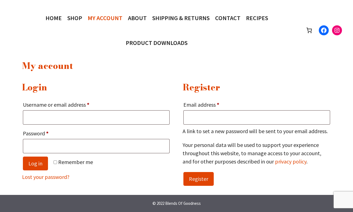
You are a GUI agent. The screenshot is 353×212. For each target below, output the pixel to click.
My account (105, 18)
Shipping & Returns (181, 18)
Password (46, 133)
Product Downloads (157, 43)
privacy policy (290, 161)
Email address (211, 104)
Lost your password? (45, 176)
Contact (227, 18)
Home (54, 18)
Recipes (257, 18)
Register (198, 178)
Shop (74, 18)
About (137, 18)
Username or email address (66, 104)
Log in (35, 163)
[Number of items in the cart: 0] (309, 30)
